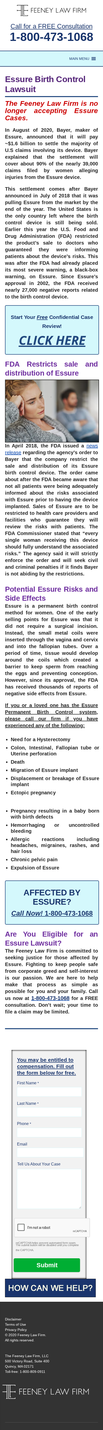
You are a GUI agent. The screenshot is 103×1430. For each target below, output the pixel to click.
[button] (79, 58)
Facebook (46, 1404)
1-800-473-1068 (51, 36)
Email (22, 1144)
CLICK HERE (52, 340)
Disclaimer (13, 1319)
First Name (26, 1083)
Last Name (26, 1103)
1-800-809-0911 (32, 1372)
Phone (23, 1124)
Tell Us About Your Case (38, 1164)
